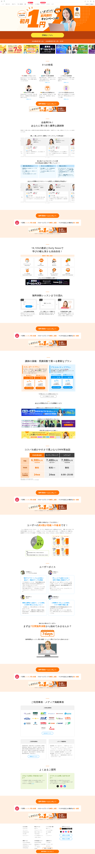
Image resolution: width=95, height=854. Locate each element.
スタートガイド (25, 830)
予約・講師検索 (20, 4)
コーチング (43, 4)
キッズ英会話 (37, 4)
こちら (33, 783)
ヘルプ (52, 4)
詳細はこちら (47, 82)
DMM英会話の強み (26, 831)
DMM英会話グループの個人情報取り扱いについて (40, 845)
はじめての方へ (25, 828)
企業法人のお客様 (66, 835)
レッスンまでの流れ (49, 830)
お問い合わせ (48, 846)
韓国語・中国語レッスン (38, 831)
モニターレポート (25, 835)
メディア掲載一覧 (37, 846)
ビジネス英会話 (30, 4)
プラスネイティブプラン (38, 830)
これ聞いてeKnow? (37, 837)
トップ (3, 4)
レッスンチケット (49, 835)
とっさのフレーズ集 (49, 844)
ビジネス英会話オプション (38, 835)
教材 (25, 4)
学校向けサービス (33, 756)
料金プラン (14, 4)
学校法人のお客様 (66, 838)
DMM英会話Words (26, 846)
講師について (48, 828)
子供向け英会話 (36, 833)
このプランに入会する (29, 387)
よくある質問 (48, 842)
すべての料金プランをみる (48, 396)
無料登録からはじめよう (47, 216)
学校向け (91, 4)
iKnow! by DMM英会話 (26, 842)
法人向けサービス (47, 733)
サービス (48, 4)
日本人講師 (24, 833)
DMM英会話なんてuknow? (27, 844)
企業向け (87, 4)
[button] (45, 157)
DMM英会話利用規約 (37, 842)
